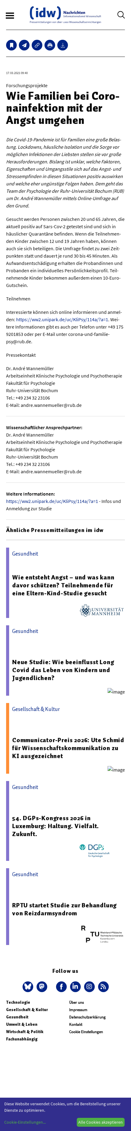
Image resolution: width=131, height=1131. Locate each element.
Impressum (78, 1009)
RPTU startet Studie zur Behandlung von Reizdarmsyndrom (64, 909)
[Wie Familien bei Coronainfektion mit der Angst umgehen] (24, 45)
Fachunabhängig (21, 1039)
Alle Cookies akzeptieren (100, 1122)
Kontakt (75, 1024)
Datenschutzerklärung (87, 1017)
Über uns (76, 1002)
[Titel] (11, 45)
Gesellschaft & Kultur (27, 1010)
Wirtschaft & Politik (24, 1032)
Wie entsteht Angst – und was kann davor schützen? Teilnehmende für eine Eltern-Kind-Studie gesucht (63, 585)
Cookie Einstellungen (86, 1031)
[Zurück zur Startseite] (65, 15)
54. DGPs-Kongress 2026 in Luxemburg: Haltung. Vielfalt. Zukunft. (55, 826)
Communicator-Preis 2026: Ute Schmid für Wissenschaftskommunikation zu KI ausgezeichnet (68, 748)
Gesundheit (17, 1017)
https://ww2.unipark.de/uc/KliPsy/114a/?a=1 (62, 319)
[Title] (37, 45)
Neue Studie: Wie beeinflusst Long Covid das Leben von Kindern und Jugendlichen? (63, 670)
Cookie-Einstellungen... (25, 1122)
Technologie (18, 1002)
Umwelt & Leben (21, 1024)
